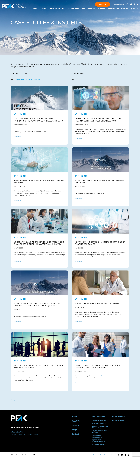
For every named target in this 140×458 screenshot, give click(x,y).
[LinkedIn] (21, 114)
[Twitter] (15, 114)
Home (34, 9)
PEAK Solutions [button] (57, 9)
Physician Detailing (99, 420)
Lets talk (102, 4)
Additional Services (99, 444)
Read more (17, 136)
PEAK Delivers (73, 9)
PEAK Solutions (98, 416)
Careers (101, 9)
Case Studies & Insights (118, 9)
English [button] (134, 9)
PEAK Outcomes (88, 9)
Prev (13, 400)
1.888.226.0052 (118, 4)
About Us (43, 9)
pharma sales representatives (104, 376)
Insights (75, 430)
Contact (75, 434)
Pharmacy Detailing (99, 423)
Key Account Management (97, 436)
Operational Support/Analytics (98, 440)
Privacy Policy (98, 455)
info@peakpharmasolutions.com (25, 434)
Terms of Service (110, 455)
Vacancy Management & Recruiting (100, 427)
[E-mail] (24, 114)
